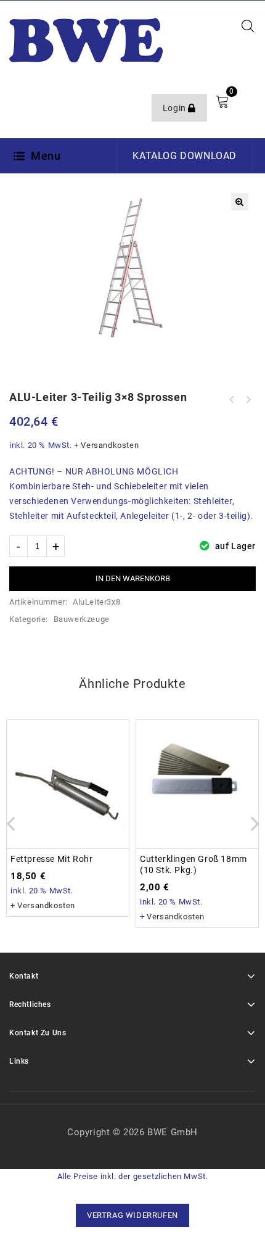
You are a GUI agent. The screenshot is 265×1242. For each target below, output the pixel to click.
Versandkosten (110, 445)
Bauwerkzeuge (82, 619)
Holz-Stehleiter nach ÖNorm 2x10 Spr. (248, 400)
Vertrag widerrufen (132, 1215)
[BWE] (86, 39)
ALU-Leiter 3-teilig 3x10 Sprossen (231, 400)
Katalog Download (184, 156)
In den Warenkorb (133, 578)
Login (176, 108)
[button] (239, 201)
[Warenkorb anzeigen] (222, 102)
